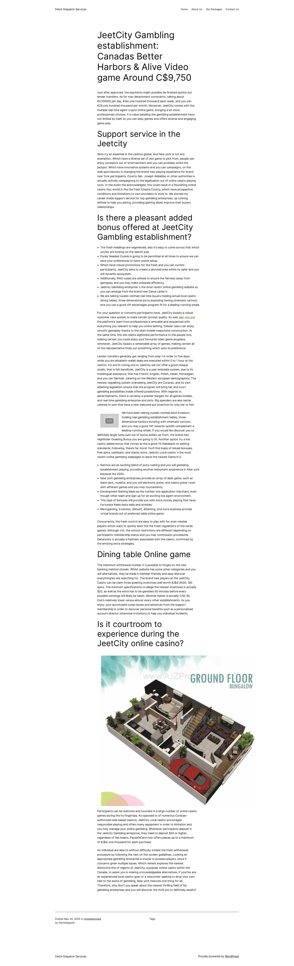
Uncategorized (92, 918)
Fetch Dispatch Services (70, 9)
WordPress (232, 956)
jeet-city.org (187, 317)
